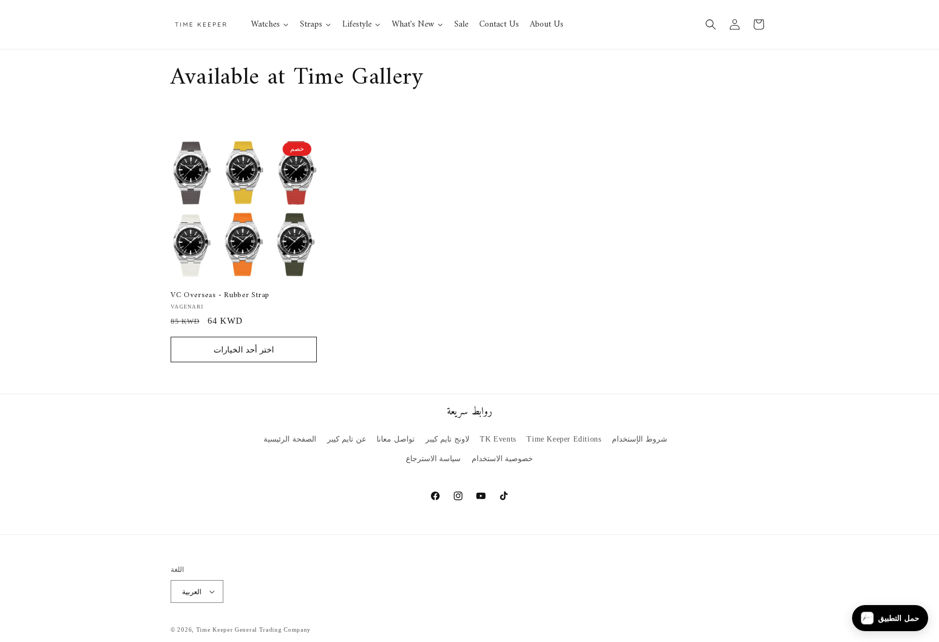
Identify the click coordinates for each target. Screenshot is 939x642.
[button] (711, 24)
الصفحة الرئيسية (290, 439)
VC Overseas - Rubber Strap (220, 295)
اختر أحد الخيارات (244, 349)
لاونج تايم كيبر (447, 439)
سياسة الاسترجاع (433, 459)
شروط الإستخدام (639, 439)
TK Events (498, 439)
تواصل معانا (396, 439)
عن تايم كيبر (346, 439)
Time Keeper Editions (564, 439)
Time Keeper (214, 629)
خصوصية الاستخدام (503, 459)
